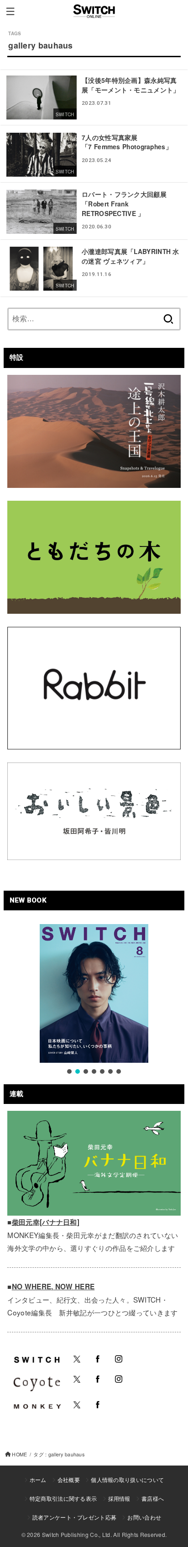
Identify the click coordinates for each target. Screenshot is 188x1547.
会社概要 (68, 1479)
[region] (93, 1000)
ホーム (38, 1479)
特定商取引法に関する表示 (63, 1498)
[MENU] (10, 11)
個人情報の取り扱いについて (127, 1479)
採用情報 (119, 1498)
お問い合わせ (144, 1517)
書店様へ (152, 1498)
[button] (69, 1071)
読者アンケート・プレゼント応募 (74, 1517)
